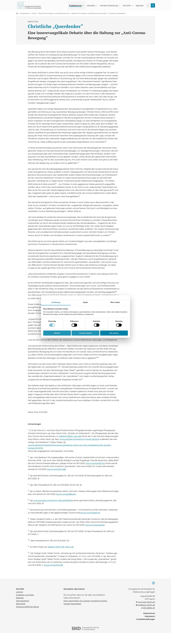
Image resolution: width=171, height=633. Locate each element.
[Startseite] (17, 13)
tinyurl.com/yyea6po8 (94, 525)
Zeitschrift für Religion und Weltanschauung (53, 13)
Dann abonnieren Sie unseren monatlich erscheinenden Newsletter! (85, 602)
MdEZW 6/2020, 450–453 (70, 436)
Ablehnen (57, 333)
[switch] (74, 325)
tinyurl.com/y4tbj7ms (95, 463)
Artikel (34, 13)
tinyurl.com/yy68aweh (66, 494)
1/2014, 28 (69, 547)
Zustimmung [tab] (55, 302)
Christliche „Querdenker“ (117, 13)
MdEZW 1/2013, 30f (56, 547)
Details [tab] (85, 302)
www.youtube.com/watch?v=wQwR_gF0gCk (79, 439)
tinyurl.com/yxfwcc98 (53, 565)
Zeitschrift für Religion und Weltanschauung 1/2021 (89, 13)
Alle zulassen (114, 333)
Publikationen (25, 13)
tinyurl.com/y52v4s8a (56, 469)
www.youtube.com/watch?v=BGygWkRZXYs (53, 500)
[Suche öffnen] (153, 5)
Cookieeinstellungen (145, 619)
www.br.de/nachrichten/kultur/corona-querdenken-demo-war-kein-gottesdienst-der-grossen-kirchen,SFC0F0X (69, 446)
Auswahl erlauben (85, 333)
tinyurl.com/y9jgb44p (90, 512)
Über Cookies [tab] (115, 302)
